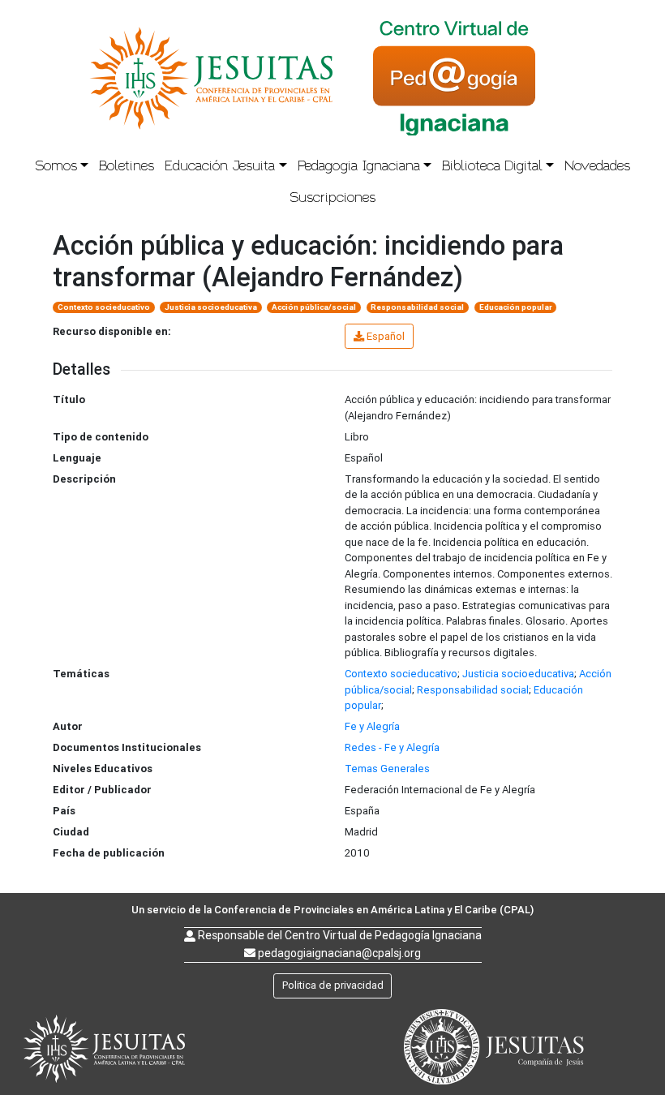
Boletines (126, 167)
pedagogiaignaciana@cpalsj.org (339, 953)
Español (386, 336)
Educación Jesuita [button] (220, 167)
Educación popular (515, 307)
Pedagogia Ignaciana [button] (359, 167)
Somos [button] (56, 167)
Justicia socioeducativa (211, 307)
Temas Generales (387, 768)
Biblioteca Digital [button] (492, 167)
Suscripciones (332, 198)
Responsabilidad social (417, 307)
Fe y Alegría (372, 726)
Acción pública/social (314, 307)
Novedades (597, 167)
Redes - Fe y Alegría (392, 747)
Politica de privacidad (333, 985)
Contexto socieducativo (104, 307)
